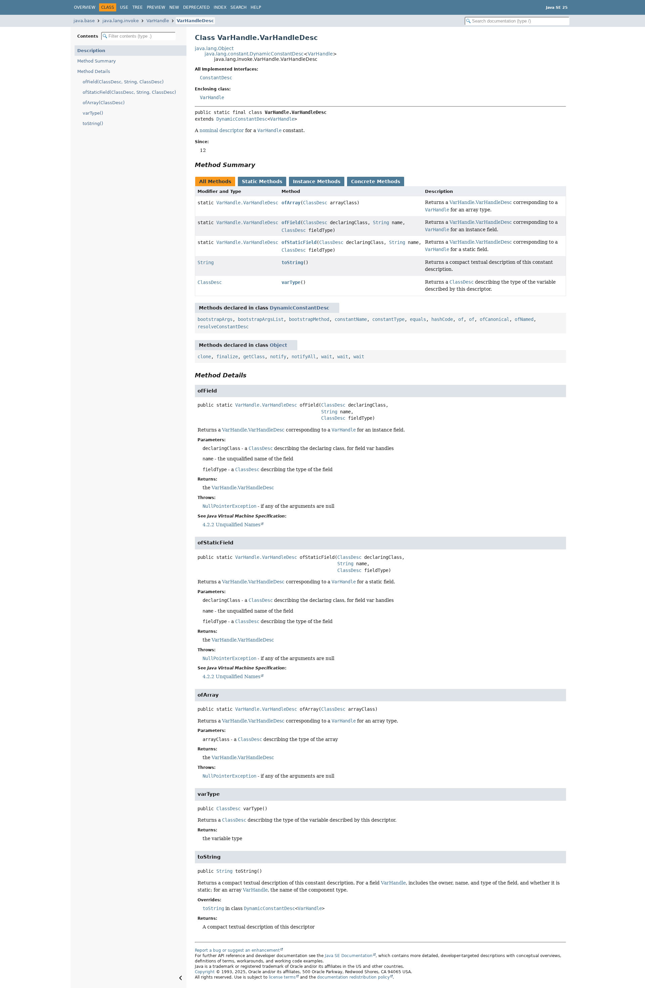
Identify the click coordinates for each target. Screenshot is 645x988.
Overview (84, 7)
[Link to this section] (260, 164)
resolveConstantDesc (223, 326)
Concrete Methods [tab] (375, 181)
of (461, 319)
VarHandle (157, 20)
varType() (93, 113)
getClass (254, 356)
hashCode (442, 319)
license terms (282, 977)
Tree (137, 7)
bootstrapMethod (309, 319)
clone (204, 356)
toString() (93, 123)
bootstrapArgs (215, 319)
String (381, 222)
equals (418, 319)
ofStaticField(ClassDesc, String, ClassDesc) (129, 92)
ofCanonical (494, 319)
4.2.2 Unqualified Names (231, 524)
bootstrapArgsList (261, 319)
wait (326, 356)
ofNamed (524, 319)
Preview (156, 7)
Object (278, 345)
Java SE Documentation (349, 955)
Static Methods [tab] (262, 181)
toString (292, 262)
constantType (388, 319)
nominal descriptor (222, 130)
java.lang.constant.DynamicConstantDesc (254, 53)
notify (278, 356)
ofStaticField (299, 242)
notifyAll (304, 356)
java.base (84, 20)
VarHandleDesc (195, 20)
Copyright (205, 972)
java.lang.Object (214, 48)
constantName (351, 319)
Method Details (93, 71)
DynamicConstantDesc (241, 119)
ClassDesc (315, 202)
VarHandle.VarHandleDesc (247, 202)
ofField (291, 222)
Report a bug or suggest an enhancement (237, 950)
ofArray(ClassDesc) (104, 102)
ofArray (291, 202)
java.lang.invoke (120, 20)
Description (91, 50)
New (174, 7)
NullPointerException (229, 506)
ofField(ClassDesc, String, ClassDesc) (123, 81)
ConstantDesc (216, 77)
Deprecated (196, 7)
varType (291, 282)
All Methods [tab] (215, 181)
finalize (227, 356)
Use (124, 7)
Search (238, 7)
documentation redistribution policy (353, 977)
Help (256, 7)
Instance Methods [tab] (316, 181)
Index (220, 7)
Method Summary (96, 61)
